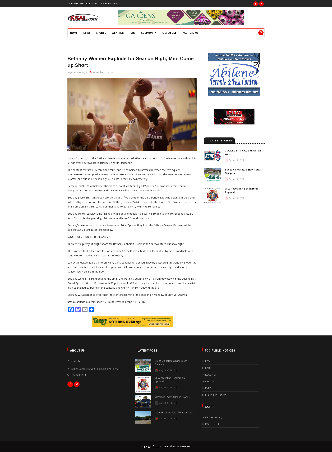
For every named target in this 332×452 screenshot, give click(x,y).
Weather (118, 32)
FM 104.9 (85, 3)
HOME (73, 32)
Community (148, 32)
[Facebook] (255, 3)
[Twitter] (261, 3)
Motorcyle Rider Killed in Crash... (173, 397)
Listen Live (169, 32)
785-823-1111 (78, 375)
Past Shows (190, 32)
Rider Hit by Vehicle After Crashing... (174, 412)
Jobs (132, 32)
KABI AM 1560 (109, 3)
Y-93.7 (95, 3)
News (86, 32)
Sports (101, 32)
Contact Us (73, 361)
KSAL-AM (72, 3)
